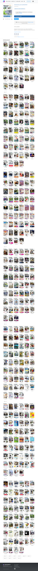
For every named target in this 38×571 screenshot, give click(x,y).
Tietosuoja (16, 565)
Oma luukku (8, 1)
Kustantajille (16, 566)
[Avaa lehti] (5, 44)
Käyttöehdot (16, 564)
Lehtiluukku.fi (7, 564)
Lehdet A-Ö (13, 1)
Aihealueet (18, 1)
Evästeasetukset (17, 567)
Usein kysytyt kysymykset (7, 566)
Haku (22, 1)
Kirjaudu (28, 1)
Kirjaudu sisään (30, 22)
